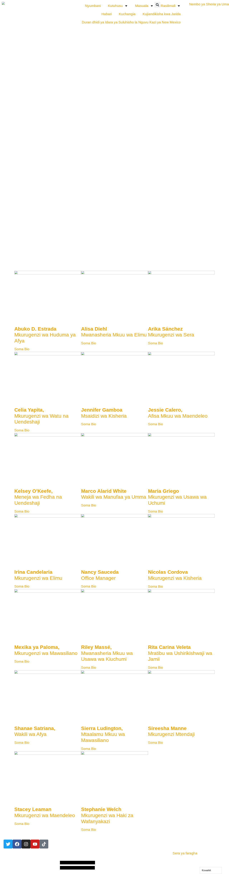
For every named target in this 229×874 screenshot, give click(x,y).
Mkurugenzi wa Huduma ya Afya (45, 335)
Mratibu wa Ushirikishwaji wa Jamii (180, 653)
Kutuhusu (115, 6)
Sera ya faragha (185, 853)
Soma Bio (21, 349)
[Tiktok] (43, 844)
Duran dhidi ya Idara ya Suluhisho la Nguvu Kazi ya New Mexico (131, 22)
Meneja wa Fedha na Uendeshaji (38, 497)
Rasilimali (168, 6)
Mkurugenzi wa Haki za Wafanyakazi (107, 815)
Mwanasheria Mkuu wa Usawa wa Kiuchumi (107, 653)
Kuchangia (127, 14)
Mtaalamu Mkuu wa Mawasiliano (103, 734)
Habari (106, 14)
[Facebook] (17, 844)
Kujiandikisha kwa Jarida (162, 14)
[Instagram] (25, 844)
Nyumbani (93, 6)
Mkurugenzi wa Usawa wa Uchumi (177, 497)
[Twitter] (8, 844)
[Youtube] (34, 844)
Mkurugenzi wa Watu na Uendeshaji (41, 416)
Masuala (141, 6)
